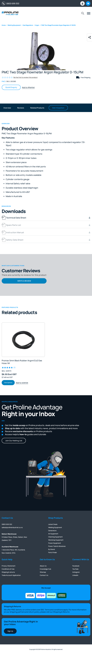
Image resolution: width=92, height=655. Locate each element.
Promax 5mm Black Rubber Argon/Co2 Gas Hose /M (22, 362)
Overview (7, 108)
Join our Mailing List (13, 440)
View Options (8, 383)
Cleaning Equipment (55, 537)
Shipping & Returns (61, 612)
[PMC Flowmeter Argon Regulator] (46, 60)
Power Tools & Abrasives (57, 546)
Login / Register (82, 3)
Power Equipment (54, 543)
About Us (43, 566)
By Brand (51, 549)
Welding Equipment (55, 527)
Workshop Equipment (55, 540)
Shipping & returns (8, 572)
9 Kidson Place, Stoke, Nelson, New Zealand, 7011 (14, 537)
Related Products (37, 108)
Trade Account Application (11, 575)
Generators (52, 530)
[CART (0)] (88, 3)
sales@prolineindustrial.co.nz (12, 527)
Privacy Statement (8, 566)
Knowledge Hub (45, 569)
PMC (3, 81)
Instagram (76, 572)
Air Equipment (53, 534)
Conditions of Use (8, 569)
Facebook (75, 566)
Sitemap (43, 572)
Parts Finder (52, 552)
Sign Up (10, 631)
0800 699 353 (12, 3)
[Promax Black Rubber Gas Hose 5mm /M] (23, 340)
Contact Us (44, 575)
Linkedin (75, 575)
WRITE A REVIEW (24, 281)
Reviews (20, 108)
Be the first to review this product (25, 77)
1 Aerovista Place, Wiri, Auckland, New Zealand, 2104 (13, 550)
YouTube (75, 569)
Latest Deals (52, 524)
